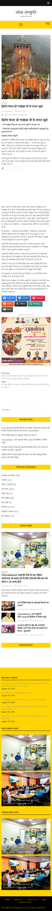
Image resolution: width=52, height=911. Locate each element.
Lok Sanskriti (8, 111)
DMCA (44, 900)
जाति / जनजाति (7, 484)
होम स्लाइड (5, 516)
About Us (18, 900)
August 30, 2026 (21, 586)
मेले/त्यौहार (5, 498)
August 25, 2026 (37, 609)
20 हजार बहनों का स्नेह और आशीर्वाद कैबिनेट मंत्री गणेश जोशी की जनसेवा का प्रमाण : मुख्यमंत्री (25, 449)
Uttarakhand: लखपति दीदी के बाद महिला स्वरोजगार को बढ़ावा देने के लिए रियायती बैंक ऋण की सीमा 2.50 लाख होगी (26, 429)
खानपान (4, 480)
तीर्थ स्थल (4, 102)
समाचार (4, 507)
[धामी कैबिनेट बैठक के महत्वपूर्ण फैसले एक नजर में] (8, 606)
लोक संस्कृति (26, 12)
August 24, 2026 (37, 635)
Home (7, 900)
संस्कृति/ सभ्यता (7, 511)
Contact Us (32, 900)
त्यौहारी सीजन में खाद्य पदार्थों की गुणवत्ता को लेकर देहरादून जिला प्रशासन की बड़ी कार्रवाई (24, 456)
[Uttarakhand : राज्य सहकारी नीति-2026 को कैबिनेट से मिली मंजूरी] (8, 617)
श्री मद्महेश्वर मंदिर (22, 115)
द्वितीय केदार (7, 115)
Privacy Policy (26, 902)
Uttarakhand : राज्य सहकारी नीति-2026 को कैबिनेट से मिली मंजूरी (24, 441)
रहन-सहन (5, 502)
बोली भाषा (5, 493)
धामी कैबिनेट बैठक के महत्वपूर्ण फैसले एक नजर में (19, 435)
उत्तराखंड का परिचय (8, 475)
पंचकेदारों (14, 115)
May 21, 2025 (21, 111)
